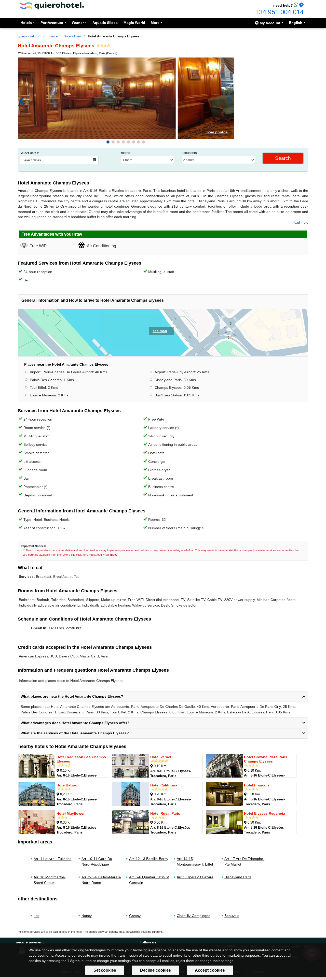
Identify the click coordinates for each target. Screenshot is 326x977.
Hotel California (163, 785)
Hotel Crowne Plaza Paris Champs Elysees (265, 759)
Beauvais (231, 916)
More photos (217, 132)
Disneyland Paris (237, 877)
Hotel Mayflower (71, 813)
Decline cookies (155, 970)
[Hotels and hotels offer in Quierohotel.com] (52, 5)
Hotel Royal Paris (165, 813)
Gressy (135, 916)
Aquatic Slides (105, 23)
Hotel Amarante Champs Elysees (113, 36)
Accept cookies (210, 970)
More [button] (155, 23)
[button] (108, 141)
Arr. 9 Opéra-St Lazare (195, 877)
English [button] (295, 23)
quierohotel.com (29, 36)
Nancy (87, 916)
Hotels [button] (26, 23)
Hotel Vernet (160, 757)
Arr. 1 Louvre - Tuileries (52, 859)
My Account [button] (269, 23)
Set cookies (104, 970)
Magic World (134, 23)
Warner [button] (78, 23)
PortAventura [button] (51, 23)
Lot (36, 916)
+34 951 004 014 (279, 12)
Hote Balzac (67, 785)
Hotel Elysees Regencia (264, 813)
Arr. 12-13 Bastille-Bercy (148, 859)
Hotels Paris (73, 36)
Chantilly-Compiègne (193, 916)
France (52, 36)
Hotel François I (257, 785)
